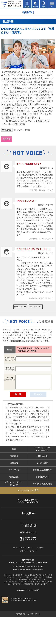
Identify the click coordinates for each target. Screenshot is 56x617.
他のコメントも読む (20, 306)
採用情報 (40, 548)
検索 (14, 449)
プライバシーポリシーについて (14, 483)
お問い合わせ (42, 456)
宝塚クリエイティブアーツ (22, 548)
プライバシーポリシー (28, 551)
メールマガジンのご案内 (28, 490)
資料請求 (14, 463)
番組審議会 (14, 477)
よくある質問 (42, 463)
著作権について (42, 477)
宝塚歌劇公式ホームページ (27, 590)
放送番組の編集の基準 (42, 470)
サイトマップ (14, 470)
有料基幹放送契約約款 (42, 483)
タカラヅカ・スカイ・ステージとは (42, 449)
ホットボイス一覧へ (35, 306)
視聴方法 (14, 456)
